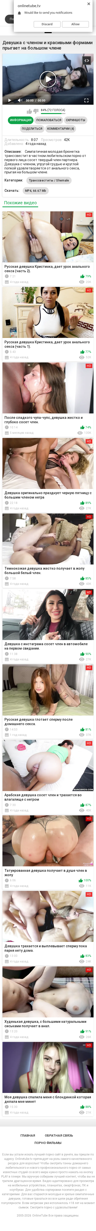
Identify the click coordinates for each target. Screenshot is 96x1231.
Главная (27, 1135)
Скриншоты (75, 120)
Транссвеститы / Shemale (49, 180)
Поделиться (32, 128)
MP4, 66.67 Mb (35, 190)
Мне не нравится (35, 111)
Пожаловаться (48, 120)
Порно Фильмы (48, 1143)
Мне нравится (29, 111)
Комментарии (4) (60, 128)
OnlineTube (40, 1215)
